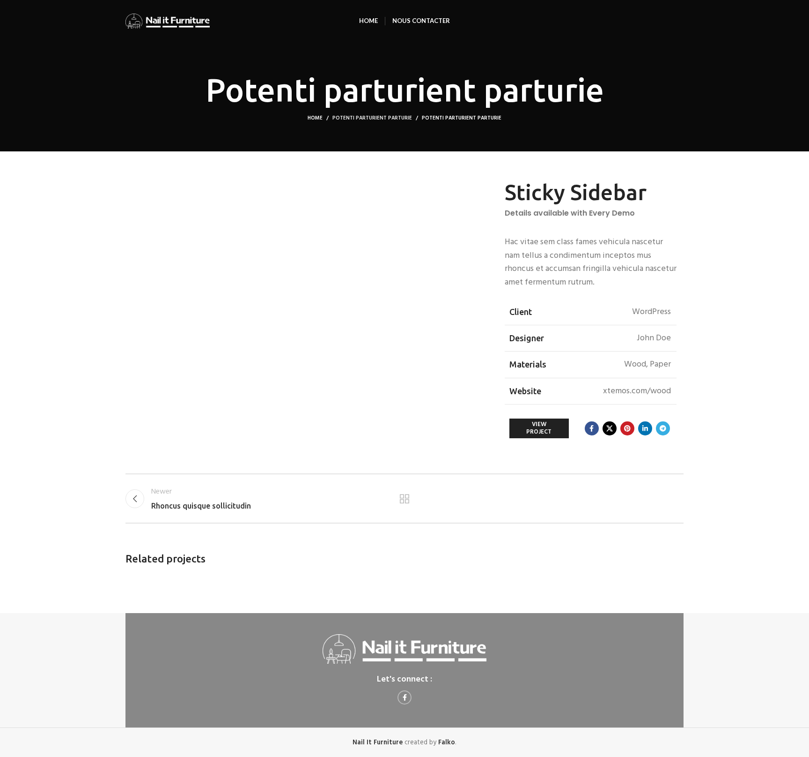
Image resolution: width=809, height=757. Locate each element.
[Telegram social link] (663, 428)
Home (315, 118)
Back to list (405, 498)
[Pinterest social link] (627, 428)
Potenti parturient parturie (372, 118)
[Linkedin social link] (645, 428)
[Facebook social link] (592, 428)
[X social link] (610, 428)
